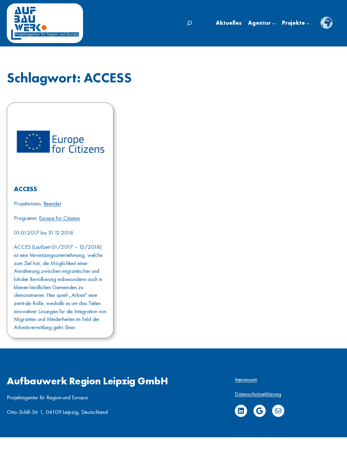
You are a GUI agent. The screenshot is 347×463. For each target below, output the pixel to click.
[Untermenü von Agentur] (273, 23)
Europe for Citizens (59, 218)
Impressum (246, 379)
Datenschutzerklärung (258, 394)
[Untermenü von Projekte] (308, 23)
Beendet (52, 203)
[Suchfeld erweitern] (189, 23)
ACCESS (25, 189)
